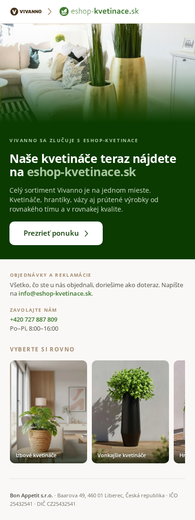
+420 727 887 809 (33, 319)
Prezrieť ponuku (51, 233)
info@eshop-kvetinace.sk (54, 294)
